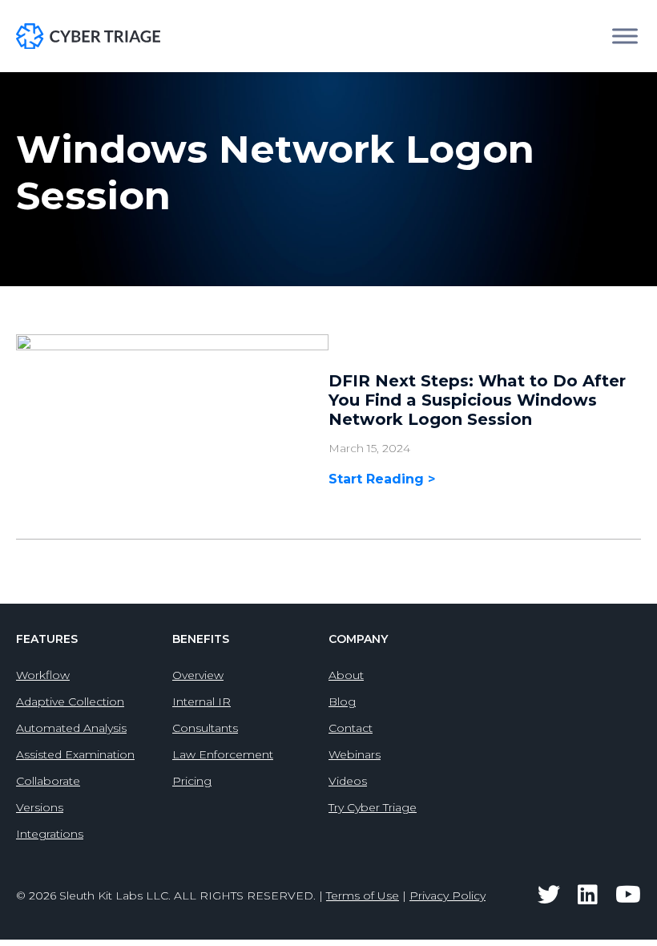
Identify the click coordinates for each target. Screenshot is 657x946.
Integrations (49, 834)
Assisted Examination (75, 754)
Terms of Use (362, 895)
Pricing (192, 781)
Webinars (354, 754)
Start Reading (378, 479)
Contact (350, 728)
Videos (347, 781)
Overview (198, 675)
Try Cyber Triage (372, 807)
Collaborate (48, 781)
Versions (39, 807)
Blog (342, 701)
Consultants (205, 728)
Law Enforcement (222, 754)
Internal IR (201, 701)
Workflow (43, 675)
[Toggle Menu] (625, 35)
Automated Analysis (71, 728)
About (346, 675)
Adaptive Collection (70, 701)
